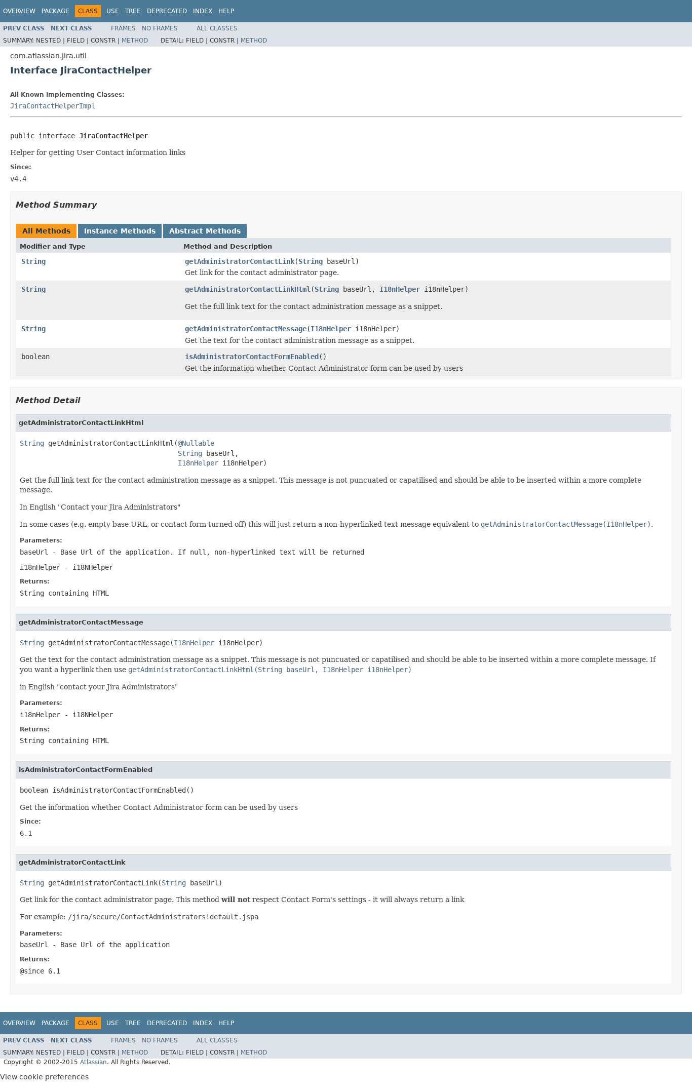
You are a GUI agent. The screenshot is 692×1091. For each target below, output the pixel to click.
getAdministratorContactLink (239, 261)
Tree (133, 11)
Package (55, 11)
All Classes (217, 28)
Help (226, 11)
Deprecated (167, 11)
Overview (19, 11)
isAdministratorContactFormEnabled (252, 357)
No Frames (160, 28)
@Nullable (196, 443)
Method (135, 40)
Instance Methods (120, 231)
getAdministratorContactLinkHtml (248, 289)
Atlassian (93, 1062)
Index (202, 11)
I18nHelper (399, 289)
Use (112, 11)
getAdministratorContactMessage (245, 329)
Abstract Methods (205, 231)
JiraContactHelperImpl (52, 106)
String (33, 261)
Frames (123, 28)
